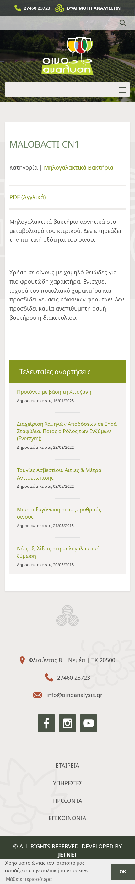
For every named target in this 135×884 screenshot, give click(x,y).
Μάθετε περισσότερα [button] (29, 879)
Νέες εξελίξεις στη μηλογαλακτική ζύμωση (58, 552)
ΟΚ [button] (123, 871)
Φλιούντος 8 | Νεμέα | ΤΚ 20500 (72, 660)
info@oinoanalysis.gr (74, 695)
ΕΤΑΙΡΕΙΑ (67, 765)
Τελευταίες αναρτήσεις (54, 371)
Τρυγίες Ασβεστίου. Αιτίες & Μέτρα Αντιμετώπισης (59, 474)
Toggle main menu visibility (122, 89)
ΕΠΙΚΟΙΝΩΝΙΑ (67, 818)
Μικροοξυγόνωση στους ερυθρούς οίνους (59, 513)
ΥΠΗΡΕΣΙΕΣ (67, 783)
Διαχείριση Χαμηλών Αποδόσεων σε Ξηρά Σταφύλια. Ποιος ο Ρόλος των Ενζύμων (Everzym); (67, 431)
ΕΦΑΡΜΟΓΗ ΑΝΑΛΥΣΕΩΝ (94, 8)
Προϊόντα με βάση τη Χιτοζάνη (54, 391)
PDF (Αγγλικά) (27, 197)
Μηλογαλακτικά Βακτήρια (78, 167)
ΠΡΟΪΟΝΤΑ (67, 800)
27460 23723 (37, 8)
